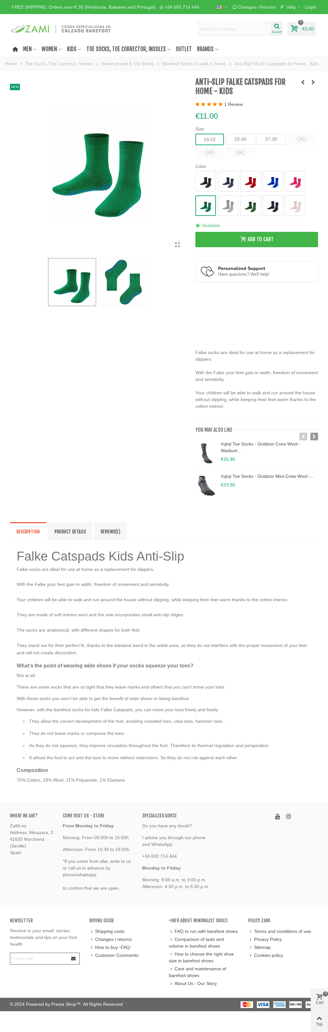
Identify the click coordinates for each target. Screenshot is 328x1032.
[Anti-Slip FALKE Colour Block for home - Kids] (313, 82)
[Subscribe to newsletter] (73, 958)
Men (27, 49)
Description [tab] (28, 531)
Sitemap (262, 947)
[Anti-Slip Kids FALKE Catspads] (178, 245)
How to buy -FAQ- (113, 947)
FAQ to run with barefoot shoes (206, 931)
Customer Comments (116, 955)
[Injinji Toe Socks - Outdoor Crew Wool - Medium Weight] (206, 453)
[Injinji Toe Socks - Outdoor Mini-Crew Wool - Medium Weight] (206, 486)
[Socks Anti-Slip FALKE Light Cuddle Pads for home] (303, 82)
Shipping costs (110, 931)
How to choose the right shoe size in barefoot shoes (201, 957)
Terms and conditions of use (282, 931)
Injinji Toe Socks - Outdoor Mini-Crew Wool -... (267, 476)
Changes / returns (113, 939)
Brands (205, 49)
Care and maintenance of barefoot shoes (197, 972)
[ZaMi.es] (61, 28)
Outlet (184, 49)
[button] (83, 7)
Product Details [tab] (70, 531)
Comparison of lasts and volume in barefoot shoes (196, 943)
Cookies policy (268, 955)
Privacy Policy (268, 939)
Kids (72, 49)
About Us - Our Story (196, 983)
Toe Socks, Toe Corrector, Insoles (126, 49)
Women (49, 49)
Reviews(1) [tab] (110, 531)
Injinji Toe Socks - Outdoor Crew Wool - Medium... (260, 447)
